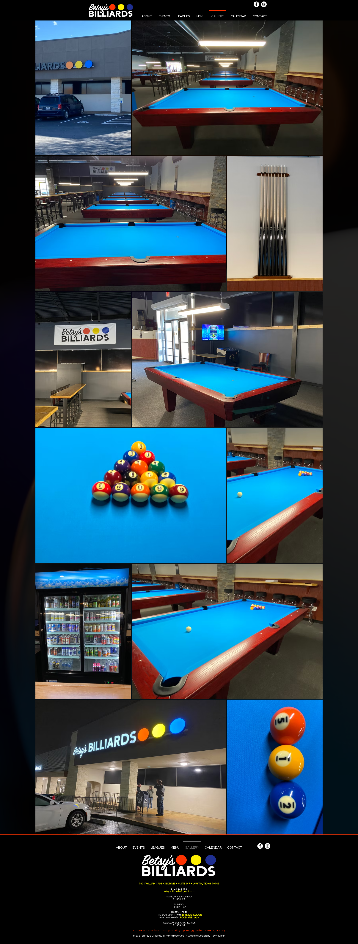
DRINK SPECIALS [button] (192, 915)
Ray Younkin (218, 935)
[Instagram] (264, 4)
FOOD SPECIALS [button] (189, 917)
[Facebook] (256, 4)
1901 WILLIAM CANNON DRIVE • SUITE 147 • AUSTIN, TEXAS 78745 (179, 883)
